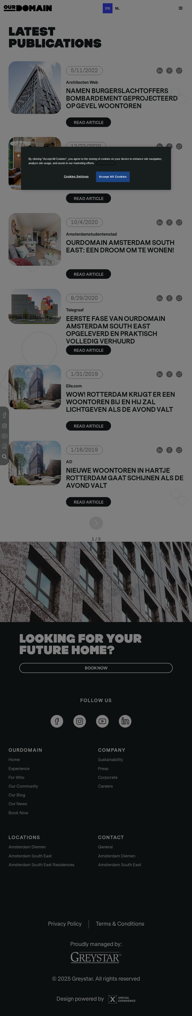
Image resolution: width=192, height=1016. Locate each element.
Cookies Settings (76, 176)
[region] (96, 168)
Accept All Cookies (112, 176)
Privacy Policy (106, 163)
